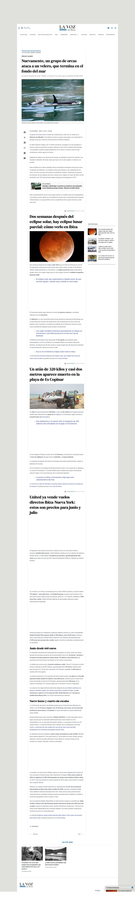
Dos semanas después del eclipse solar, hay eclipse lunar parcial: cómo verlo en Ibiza (106, 232)
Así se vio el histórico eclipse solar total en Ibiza (55, 352)
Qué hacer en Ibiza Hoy (45, 34)
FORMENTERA (64, 34)
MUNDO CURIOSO (36, 52)
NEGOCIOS (93, 34)
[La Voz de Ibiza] (67, 28)
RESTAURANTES (110, 34)
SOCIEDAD (32, 34)
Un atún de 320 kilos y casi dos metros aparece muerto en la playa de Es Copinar (106, 240)
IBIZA (56, 34)
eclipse (49, 265)
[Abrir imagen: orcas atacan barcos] (53, 100)
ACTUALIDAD (23, 34)
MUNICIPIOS (73, 34)
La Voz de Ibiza (34, 131)
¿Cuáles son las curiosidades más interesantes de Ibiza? (55, 864)
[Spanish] (28, 28)
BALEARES (84, 34)
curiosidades (35, 826)
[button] (25, 132)
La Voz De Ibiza (62, 358)
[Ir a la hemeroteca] (22, 28)
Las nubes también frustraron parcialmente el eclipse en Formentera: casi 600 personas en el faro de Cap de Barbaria (59, 333)
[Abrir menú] (19, 28)
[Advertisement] (67, 896)
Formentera (46, 417)
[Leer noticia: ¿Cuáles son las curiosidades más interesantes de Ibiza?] (55, 854)
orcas (40, 135)
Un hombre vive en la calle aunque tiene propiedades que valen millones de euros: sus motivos (31, 866)
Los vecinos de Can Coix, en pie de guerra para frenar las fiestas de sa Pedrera (106, 257)
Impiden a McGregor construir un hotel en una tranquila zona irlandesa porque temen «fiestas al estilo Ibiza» (62, 187)
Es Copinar (57, 414)
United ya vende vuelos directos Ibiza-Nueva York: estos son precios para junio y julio (106, 249)
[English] (25, 28)
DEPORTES (101, 34)
